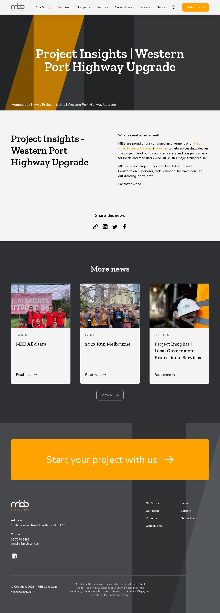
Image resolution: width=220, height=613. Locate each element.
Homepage (20, 105)
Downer (161, 148)
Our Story (43, 7)
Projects (84, 7)
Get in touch (195, 7)
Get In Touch (189, 518)
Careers (144, 7)
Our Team (64, 7)
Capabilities (123, 7)
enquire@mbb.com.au (25, 544)
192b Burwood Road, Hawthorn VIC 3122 (38, 525)
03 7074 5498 (20, 540)
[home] (17, 7)
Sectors (102, 7)
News (160, 7)
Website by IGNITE (23, 592)
